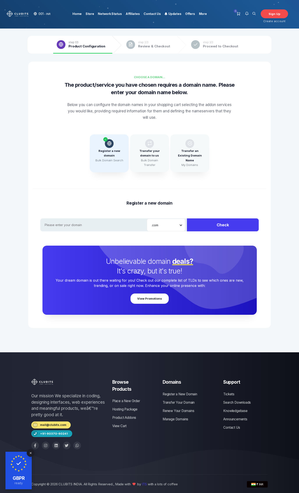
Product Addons (124, 418)
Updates (174, 14)
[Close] (30, 453)
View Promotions (149, 298)
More (203, 14)
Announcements (235, 419)
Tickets (228, 394)
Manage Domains (175, 419)
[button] (42, 14)
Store (90, 14)
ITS (144, 484)
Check (223, 225)
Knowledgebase (235, 411)
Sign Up (274, 14)
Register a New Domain (180, 394)
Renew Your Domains (178, 411)
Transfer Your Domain (179, 402)
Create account (274, 21)
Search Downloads (237, 402)
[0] (238, 14)
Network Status (110, 14)
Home (77, 14)
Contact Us (152, 14)
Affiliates (133, 14)
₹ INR (259, 484)
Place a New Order (126, 401)
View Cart (119, 426)
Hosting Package (124, 409)
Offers (190, 14)
